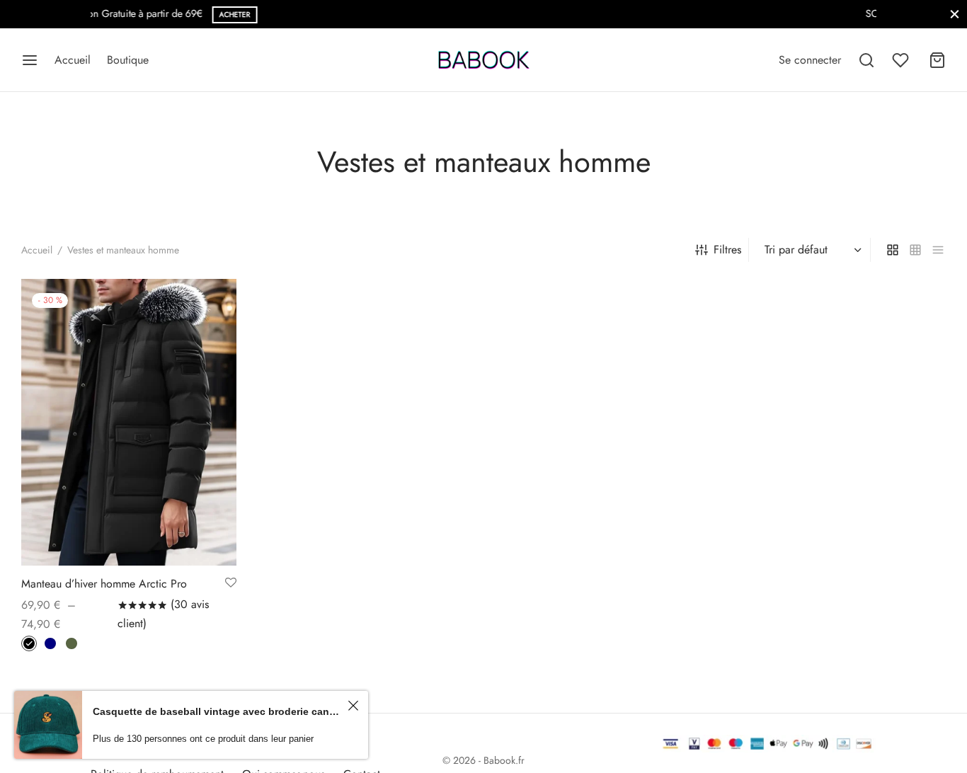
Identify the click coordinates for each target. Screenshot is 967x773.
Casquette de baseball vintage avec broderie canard (218, 711)
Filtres (727, 249)
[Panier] (937, 60)
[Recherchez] (866, 60)
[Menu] (29, 60)
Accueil (73, 60)
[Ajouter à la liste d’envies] (230, 583)
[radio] (29, 643)
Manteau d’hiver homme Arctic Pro (104, 584)
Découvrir (603, 14)
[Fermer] (954, 13)
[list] (938, 250)
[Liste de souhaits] (902, 60)
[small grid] (915, 250)
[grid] (892, 250)
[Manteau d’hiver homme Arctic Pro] (128, 422)
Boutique (128, 60)
